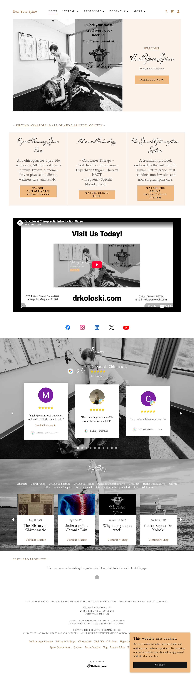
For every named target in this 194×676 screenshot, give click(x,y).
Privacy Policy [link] (117, 647)
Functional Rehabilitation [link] (111, 483)
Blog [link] (105, 647)
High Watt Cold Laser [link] (106, 641)
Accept (160, 665)
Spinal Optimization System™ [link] (112, 487)
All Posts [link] (22, 483)
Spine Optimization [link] (60, 647)
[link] (172, 11)
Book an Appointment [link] (41, 641)
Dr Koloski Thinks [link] (84, 483)
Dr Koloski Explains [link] (59, 483)
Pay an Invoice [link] (92, 647)
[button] (70, 11)
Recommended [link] (83, 487)
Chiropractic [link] (85, 641)
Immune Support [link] (62, 487)
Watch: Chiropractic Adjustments (38, 191)
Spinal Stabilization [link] (144, 487)
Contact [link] (78, 647)
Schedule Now (152, 79)
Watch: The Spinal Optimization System (155, 193)
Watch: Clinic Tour (97, 194)
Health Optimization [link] (154, 483)
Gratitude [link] (134, 483)
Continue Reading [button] (36, 540)
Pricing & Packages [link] (65, 641)
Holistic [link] (173, 483)
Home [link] (52, 11)
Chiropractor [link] (38, 483)
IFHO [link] (46, 487)
